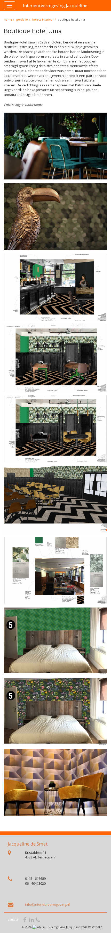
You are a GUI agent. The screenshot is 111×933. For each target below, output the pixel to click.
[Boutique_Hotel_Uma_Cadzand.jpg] (55, 146)
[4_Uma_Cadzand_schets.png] (55, 499)
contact (13, 919)
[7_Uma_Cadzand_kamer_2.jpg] (55, 711)
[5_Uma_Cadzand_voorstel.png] (55, 570)
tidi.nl (99, 927)
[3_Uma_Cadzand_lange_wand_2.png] (55, 428)
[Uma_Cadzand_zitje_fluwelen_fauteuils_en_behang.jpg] (55, 782)
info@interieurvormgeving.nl (47, 904)
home (8, 19)
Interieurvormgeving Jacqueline (55, 5)
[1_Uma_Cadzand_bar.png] (55, 287)
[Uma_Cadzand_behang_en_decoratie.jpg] (55, 216)
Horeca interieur (42, 19)
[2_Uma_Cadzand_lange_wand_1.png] (55, 358)
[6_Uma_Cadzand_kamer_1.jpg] (55, 641)
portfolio (22, 19)
